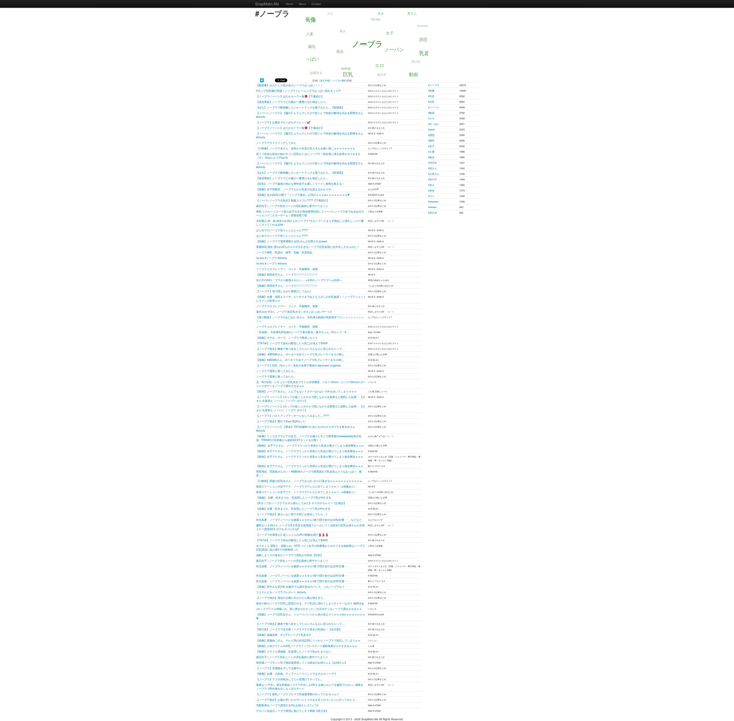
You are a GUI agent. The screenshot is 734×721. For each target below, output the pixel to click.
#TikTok (432, 162)
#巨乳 (431, 101)
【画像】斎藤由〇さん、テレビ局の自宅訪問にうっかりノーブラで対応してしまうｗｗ (308, 640)
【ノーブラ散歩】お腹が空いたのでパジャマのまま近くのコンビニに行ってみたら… (307, 699)
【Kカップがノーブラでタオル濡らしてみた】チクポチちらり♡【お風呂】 (301, 503)
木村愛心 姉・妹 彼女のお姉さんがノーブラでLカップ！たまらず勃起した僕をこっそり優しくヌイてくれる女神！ (310, 222)
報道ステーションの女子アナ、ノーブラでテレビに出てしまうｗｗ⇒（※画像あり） (306, 486)
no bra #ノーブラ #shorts (271, 258)
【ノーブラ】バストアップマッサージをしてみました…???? (292, 415)
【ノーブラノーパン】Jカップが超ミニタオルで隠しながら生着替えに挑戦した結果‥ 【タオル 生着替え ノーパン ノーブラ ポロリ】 (310, 399)
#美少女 (432, 212)
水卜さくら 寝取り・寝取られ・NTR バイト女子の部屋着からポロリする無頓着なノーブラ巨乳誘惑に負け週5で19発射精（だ (310, 547)
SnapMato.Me (267, 4)
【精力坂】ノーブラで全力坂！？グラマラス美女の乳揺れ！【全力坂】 (299, 629)
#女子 (431, 146)
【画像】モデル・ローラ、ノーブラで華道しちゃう (287, 337)
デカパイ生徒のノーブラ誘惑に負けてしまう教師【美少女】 (292, 711)
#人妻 (431, 151)
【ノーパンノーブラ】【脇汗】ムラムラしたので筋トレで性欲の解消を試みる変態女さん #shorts (311, 115)
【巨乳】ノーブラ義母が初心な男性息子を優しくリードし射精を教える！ (300, 183)
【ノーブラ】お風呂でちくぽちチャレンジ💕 (283, 122)
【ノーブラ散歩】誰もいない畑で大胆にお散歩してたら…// (291, 514)
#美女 (431, 190)
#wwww (432, 207)
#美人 (431, 185)
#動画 (431, 113)
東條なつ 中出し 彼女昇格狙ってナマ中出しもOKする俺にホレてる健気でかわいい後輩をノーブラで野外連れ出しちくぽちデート (309, 686)
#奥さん (432, 168)
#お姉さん (433, 174)
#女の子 (432, 179)
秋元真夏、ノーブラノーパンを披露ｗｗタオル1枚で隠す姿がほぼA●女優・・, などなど (309, 520)
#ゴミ (431, 196)
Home (289, 4)
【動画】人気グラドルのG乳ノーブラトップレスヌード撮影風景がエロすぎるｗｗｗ (306, 646)
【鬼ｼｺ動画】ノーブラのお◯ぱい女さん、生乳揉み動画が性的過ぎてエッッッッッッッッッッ (310, 319)
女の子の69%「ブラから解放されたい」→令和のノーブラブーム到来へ (299, 280)
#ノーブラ (433, 85)
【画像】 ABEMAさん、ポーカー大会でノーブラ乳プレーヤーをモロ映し (300, 354)
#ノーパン (433, 107)
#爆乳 (431, 140)
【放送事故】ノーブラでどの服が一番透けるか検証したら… (292, 102)
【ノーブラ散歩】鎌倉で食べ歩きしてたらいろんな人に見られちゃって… (300, 349)
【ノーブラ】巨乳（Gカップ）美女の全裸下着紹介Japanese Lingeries (298, 365)
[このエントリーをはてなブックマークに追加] (262, 80)
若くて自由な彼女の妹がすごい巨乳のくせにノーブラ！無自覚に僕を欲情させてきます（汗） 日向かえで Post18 (308, 155)
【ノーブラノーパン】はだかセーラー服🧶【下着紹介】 (290, 96)
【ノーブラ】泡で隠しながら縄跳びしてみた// (283, 291)
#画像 (431, 90)
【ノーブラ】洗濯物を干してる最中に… (280, 668)
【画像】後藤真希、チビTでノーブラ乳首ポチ (283, 635)
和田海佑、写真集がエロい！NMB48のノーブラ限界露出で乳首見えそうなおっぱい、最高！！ (309, 473)
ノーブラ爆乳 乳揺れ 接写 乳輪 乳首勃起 (284, 252)
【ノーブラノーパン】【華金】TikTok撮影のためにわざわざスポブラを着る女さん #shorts (307, 428)
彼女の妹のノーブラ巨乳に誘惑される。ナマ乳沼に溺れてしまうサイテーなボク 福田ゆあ (310, 603)
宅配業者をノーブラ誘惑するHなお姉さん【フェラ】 (288, 705)
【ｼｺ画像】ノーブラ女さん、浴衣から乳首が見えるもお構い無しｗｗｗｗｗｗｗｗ (305, 148)
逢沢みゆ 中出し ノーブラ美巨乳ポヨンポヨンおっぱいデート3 (293, 311)
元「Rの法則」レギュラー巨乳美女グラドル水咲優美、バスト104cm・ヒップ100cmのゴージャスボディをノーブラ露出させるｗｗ (310, 384)
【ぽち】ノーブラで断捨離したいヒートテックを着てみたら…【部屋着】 (300, 107)
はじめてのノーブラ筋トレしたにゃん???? (282, 230)
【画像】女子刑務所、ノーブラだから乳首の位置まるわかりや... (294, 189)
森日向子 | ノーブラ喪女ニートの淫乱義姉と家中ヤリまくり (292, 206)
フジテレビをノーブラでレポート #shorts (281, 592)
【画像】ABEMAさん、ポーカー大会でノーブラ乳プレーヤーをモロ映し (300, 360)
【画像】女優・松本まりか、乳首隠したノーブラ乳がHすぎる (293, 508)
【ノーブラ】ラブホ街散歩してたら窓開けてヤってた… (289, 679)
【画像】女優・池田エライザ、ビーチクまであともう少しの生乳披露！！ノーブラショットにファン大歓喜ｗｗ (311, 298)
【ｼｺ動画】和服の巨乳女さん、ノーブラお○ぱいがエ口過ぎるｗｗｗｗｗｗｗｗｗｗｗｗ (309, 481)
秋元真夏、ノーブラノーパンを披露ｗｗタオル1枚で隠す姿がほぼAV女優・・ (303, 566)
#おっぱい (433, 124)
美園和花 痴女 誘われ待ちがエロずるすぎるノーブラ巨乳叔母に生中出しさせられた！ (307, 247)
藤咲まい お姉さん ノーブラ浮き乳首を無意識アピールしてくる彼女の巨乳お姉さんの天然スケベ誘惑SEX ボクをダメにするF (310, 527)
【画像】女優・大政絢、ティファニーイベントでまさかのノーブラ (296, 673)
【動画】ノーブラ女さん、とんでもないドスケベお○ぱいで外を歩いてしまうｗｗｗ (306, 391)
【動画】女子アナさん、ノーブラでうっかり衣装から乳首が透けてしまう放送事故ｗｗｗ (309, 451)
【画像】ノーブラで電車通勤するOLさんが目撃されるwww (291, 241)
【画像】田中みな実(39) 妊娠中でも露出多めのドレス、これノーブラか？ (300, 586)
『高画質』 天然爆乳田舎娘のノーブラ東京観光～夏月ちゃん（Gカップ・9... (302, 332)
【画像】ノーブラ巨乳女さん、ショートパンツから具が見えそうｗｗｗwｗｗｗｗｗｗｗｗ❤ (310, 616)
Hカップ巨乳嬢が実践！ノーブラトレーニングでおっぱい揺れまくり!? (298, 91)
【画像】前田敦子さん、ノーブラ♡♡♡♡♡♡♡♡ (287, 274)
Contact (316, 4)
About (302, 4)
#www (431, 129)
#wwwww (433, 201)
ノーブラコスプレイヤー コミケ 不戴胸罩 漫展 (287, 269)
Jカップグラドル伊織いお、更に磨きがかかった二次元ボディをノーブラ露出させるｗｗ (309, 609)
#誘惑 (431, 135)
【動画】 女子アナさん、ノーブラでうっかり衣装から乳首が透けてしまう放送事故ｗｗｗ (310, 445)
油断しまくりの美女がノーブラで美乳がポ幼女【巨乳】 (289, 555)
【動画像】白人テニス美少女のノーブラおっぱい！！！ (289, 85)
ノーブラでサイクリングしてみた (276, 143)
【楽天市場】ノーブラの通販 (332, 80)
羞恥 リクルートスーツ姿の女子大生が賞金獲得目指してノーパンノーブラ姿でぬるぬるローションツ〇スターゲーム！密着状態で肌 (310, 213)
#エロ (431, 118)
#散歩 (431, 157)
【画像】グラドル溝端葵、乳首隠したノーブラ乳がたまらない (293, 651)
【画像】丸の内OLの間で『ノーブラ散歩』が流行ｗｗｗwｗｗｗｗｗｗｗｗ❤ (303, 195)
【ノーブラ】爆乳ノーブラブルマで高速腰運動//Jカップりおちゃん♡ (297, 694)
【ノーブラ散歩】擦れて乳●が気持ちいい (281, 421)
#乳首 (431, 96)
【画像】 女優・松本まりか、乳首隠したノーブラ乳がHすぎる (293, 497)
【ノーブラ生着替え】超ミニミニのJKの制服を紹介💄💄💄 (292, 534)
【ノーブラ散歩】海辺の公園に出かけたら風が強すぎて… (291, 598)
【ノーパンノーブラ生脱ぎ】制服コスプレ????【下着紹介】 (292, 200)
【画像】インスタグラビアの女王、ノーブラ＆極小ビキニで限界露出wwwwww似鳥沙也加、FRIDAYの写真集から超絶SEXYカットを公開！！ (308, 438)
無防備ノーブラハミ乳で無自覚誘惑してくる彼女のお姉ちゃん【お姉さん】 (301, 662)
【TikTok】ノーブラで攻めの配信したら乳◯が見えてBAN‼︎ (292, 343)
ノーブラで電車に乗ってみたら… (276, 371)
